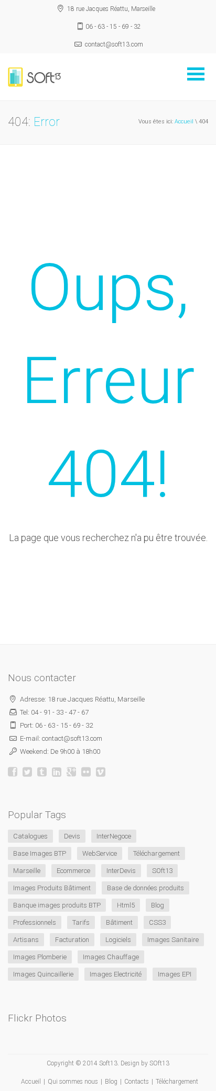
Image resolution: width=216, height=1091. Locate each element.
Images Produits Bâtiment (52, 888)
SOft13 (162, 871)
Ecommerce (73, 871)
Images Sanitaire (173, 940)
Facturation (72, 940)
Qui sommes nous (73, 1081)
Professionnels (34, 922)
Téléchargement (156, 853)
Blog (157, 905)
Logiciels (118, 940)
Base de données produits (145, 888)
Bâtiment (119, 922)
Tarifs (81, 922)
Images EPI (174, 974)
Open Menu (195, 74)
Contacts (136, 1081)
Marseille (26, 871)
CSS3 (157, 922)
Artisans (26, 940)
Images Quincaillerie (43, 974)
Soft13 (108, 1063)
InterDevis (121, 871)
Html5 (126, 905)
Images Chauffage (111, 957)
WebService (99, 853)
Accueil (184, 121)
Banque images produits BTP (57, 905)
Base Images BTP (39, 853)
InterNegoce (113, 836)
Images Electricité (116, 974)
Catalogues (30, 836)
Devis (72, 836)
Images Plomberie (40, 957)
